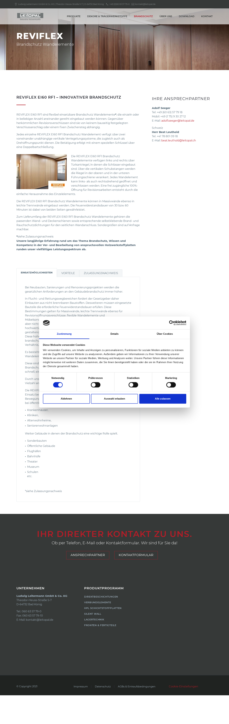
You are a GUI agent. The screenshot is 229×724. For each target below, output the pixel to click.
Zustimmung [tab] (64, 334)
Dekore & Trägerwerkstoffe (107, 16)
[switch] (95, 384)
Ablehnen (66, 398)
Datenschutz (103, 686)
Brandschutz (143, 16)
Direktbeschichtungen (101, 596)
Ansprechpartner (88, 555)
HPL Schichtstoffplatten (103, 608)
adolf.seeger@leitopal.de (177, 120)
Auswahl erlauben (114, 398)
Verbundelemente (97, 602)
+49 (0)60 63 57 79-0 (119, 4)
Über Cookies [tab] (165, 334)
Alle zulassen (162, 398)
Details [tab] (114, 334)
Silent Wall (92, 613)
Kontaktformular (136, 555)
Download (186, 16)
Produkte (73, 16)
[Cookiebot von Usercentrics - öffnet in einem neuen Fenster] (171, 322)
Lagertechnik (94, 619)
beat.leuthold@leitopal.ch (178, 140)
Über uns (165, 16)
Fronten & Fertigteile (100, 625)
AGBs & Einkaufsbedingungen (136, 686)
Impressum (81, 686)
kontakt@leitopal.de (39, 619)
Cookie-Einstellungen (183, 686)
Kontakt (207, 16)
